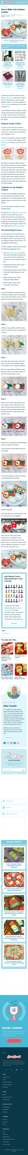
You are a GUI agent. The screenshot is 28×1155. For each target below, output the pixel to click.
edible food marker (18, 226)
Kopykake (12, 212)
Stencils (4, 1079)
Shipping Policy (6, 1136)
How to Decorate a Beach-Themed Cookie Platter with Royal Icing (14, 963)
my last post (8, 98)
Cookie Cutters (6, 1077)
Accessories (5, 1109)
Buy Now (14, 623)
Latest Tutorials (6, 1099)
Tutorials (4, 6)
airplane (5, 142)
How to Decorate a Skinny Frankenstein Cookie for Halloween (14, 865)
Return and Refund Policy (8, 1139)
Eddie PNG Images (7, 1082)
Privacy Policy (6, 1141)
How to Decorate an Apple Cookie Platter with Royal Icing (14, 889)
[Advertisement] (14, 786)
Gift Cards (5, 1112)
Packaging (5, 1087)
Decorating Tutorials (7, 1097)
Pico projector (21, 212)
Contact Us (5, 1122)
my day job (4, 104)
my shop (5, 140)
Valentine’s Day (5, 633)
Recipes (4, 1094)
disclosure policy (14, 41)
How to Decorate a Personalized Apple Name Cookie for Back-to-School (14, 913)
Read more (8, 737)
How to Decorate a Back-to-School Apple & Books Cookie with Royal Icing (14, 938)
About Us (5, 1119)
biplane (3, 145)
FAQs (4, 1131)
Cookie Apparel (6, 1107)
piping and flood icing (13, 253)
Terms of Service (6, 1144)
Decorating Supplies (7, 1084)
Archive (4, 1124)
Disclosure (5, 1134)
